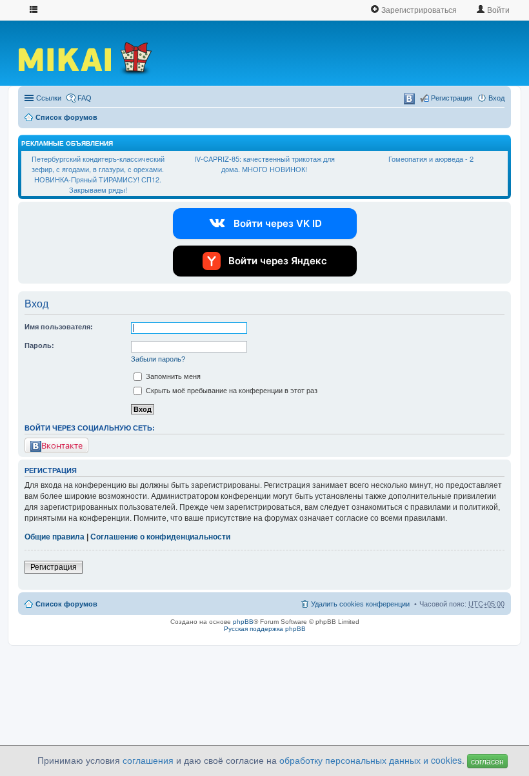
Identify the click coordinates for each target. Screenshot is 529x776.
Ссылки (48, 98)
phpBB (243, 621)
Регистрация (53, 567)
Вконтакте (62, 445)
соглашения (148, 759)
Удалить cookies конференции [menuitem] (360, 604)
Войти (497, 9)
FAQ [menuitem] (84, 98)
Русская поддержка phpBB (265, 628)
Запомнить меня (172, 376)
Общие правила (55, 536)
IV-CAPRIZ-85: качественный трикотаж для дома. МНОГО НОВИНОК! (264, 163)
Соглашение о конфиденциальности (160, 536)
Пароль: (39, 345)
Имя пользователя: (59, 327)
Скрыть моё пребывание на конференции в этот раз (230, 390)
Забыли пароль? (158, 359)
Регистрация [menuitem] (451, 98)
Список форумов (66, 117)
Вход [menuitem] (496, 98)
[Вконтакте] (409, 98)
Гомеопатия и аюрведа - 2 (431, 158)
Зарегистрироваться (418, 9)
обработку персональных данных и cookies (370, 759)
